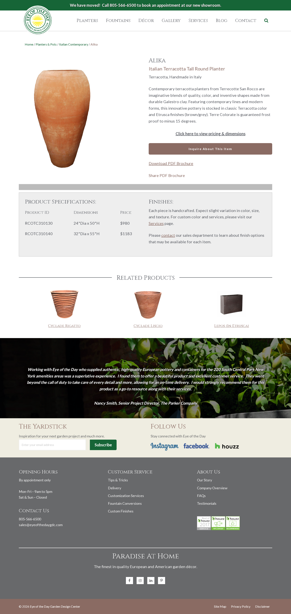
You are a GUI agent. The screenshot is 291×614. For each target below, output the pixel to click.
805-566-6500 (30, 519)
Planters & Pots (46, 44)
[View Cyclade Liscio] (148, 304)
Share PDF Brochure (167, 175)
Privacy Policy (240, 606)
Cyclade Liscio (148, 325)
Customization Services (126, 495)
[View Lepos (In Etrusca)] (232, 304)
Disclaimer (262, 606)
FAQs (201, 495)
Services (156, 223)
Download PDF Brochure (171, 163)
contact (168, 235)
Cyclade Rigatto (64, 325)
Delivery (114, 488)
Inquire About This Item (210, 149)
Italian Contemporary (73, 44)
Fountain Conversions (125, 503)
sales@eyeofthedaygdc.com (41, 525)
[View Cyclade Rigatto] (64, 304)
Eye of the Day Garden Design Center (55, 606)
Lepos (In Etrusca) (231, 325)
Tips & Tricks (118, 480)
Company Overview (212, 488)
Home (29, 44)
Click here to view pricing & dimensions (210, 133)
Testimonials (206, 503)
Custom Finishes (120, 511)
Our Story (204, 480)
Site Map (220, 606)
